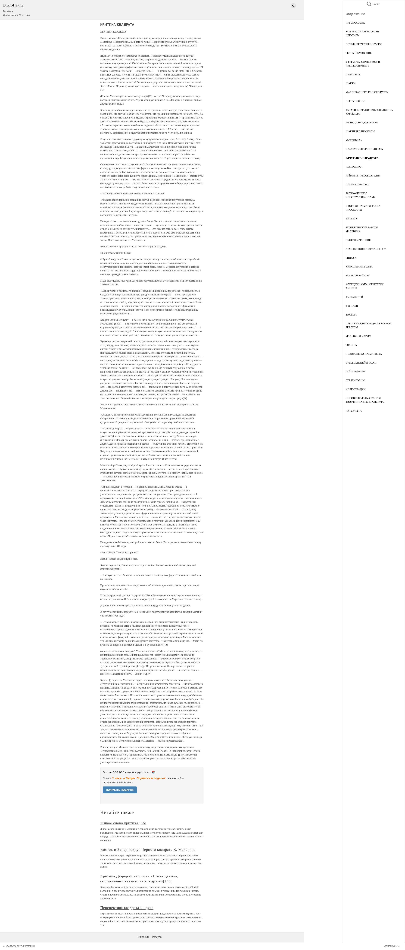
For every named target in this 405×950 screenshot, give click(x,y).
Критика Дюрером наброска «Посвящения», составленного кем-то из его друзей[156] (139, 878)
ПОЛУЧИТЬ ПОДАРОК (120, 790)
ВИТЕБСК (351, 218)
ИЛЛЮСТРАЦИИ (356, 389)
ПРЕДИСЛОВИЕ (355, 22)
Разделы (157, 937)
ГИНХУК (351, 257)
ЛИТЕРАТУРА (354, 410)
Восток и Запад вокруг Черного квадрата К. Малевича (148, 849)
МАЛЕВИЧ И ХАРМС (358, 336)
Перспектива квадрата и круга (126, 907)
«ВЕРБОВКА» (354, 140)
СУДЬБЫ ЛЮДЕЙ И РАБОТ (361, 362)
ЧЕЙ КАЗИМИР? (355, 371)
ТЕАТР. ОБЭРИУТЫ (357, 275)
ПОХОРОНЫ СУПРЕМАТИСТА (364, 353)
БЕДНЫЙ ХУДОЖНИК (359, 53)
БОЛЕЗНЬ (351, 344)
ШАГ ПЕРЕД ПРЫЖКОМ (360, 131)
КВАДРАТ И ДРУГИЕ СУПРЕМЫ (364, 149)
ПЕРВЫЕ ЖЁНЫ (355, 101)
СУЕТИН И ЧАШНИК (358, 240)
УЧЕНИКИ (352, 305)
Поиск (372, 4)
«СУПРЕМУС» (354, 166)
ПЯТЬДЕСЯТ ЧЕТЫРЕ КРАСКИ (364, 44)
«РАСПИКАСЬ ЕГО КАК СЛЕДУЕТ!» (367, 92)
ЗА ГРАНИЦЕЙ (354, 296)
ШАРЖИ (350, 83)
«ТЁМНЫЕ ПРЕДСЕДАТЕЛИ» (363, 175)
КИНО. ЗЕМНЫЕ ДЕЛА (359, 266)
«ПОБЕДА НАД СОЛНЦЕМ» (362, 122)
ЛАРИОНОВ (353, 74)
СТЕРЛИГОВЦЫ (355, 380)
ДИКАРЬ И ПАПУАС (357, 184)
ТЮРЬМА (351, 314)
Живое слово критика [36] (123, 822)
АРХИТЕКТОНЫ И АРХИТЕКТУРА (366, 248)
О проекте (144, 937)
